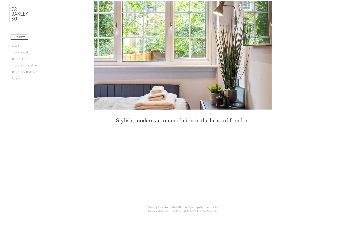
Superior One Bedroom (25, 65)
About (15, 46)
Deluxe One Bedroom (24, 72)
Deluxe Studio (20, 59)
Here (214, 211)
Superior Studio (21, 52)
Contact (16, 78)
